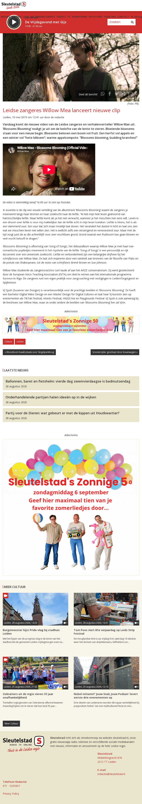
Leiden (20, 341)
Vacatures (96, 16)
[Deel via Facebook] (110, 94)
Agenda (17, 16)
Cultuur (8, 341)
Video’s (61, 16)
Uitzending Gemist (42, 16)
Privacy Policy (11, 793)
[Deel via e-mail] (130, 94)
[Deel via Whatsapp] (103, 94)
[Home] (13, 4)
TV (68, 16)
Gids (26, 16)
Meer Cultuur (11, 723)
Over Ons (110, 16)
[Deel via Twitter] (117, 94)
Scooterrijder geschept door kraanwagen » (114, 352)
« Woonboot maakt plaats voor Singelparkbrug (29, 352)
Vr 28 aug (136, 16)
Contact (123, 16)
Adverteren (79, 16)
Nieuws (5, 16)
